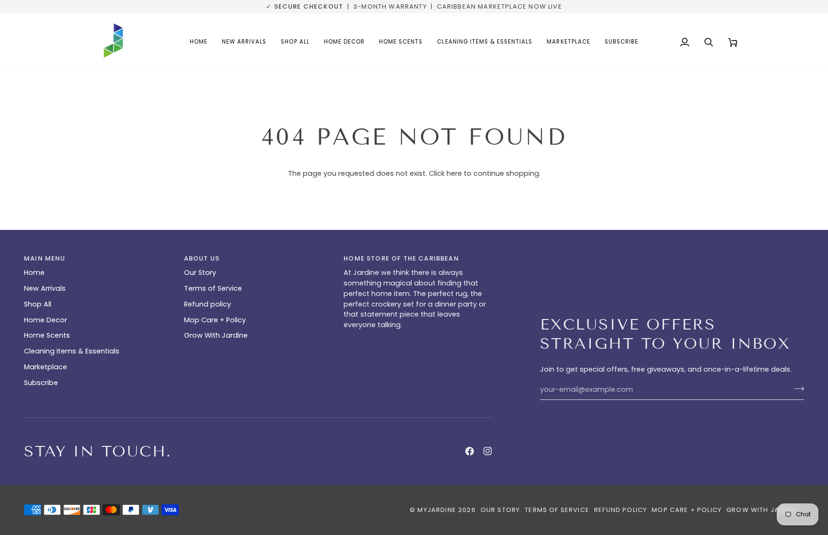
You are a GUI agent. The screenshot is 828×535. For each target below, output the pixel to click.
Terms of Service (213, 288)
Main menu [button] (45, 258)
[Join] (796, 388)
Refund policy (207, 304)
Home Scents (47, 335)
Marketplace (45, 367)
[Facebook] (469, 451)
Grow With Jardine (216, 335)
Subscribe (41, 382)
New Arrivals (45, 288)
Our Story (200, 272)
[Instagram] (487, 451)
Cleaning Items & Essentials (71, 351)
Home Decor (45, 320)
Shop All (37, 304)
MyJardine (436, 509)
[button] (344, 42)
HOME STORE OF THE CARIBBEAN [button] (401, 258)
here (454, 173)
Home (34, 272)
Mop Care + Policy (215, 320)
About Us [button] (201, 258)
